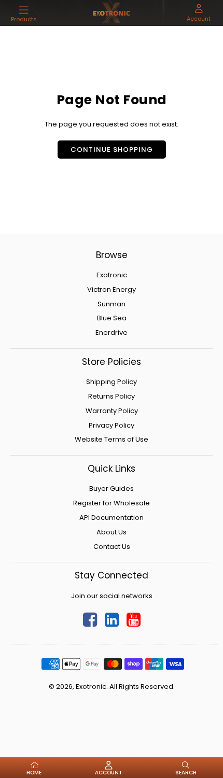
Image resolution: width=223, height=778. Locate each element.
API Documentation (111, 517)
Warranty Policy (112, 411)
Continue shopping (112, 149)
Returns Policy (111, 396)
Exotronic (111, 275)
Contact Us (111, 546)
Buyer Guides (111, 488)
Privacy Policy (111, 425)
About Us (111, 532)
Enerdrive (111, 332)
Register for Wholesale (111, 503)
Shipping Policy (111, 382)
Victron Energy (111, 289)
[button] (24, 14)
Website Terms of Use (111, 439)
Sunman (111, 304)
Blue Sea (112, 318)
